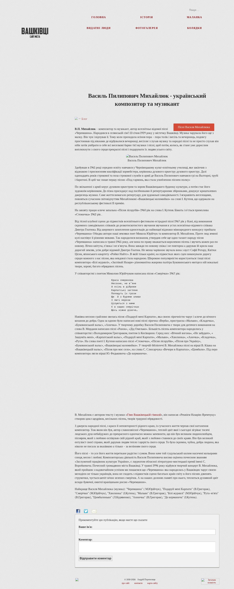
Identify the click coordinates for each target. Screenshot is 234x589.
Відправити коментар (95, 558)
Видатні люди (99, 28)
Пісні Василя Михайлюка (194, 127)
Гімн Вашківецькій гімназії (144, 414)
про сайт (125, 583)
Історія (146, 17)
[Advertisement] (35, 106)
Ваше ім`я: (85, 527)
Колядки (194, 28)
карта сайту (152, 583)
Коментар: (85, 539)
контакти (138, 583)
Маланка (194, 17)
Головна (98, 17)
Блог (84, 119)
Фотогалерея (146, 28)
